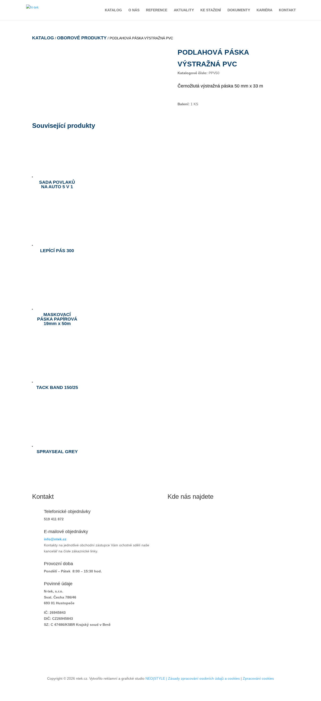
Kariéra (264, 10)
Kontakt (287, 10)
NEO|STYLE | (156, 678)
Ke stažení (210, 10)
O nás (133, 10)
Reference (156, 10)
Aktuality (184, 10)
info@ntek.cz (55, 539)
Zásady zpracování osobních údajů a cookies (204, 678)
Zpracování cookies (258, 678)
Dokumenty (238, 10)
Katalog (113, 10)
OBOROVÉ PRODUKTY (82, 37)
